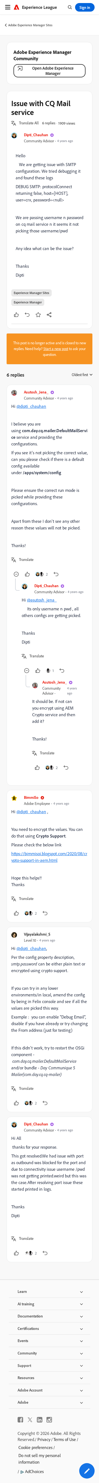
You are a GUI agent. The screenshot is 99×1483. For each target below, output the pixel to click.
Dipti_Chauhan (36, 134)
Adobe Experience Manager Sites (30, 25)
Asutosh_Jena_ (36, 392)
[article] (49, 484)
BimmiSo (31, 797)
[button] (29, 123)
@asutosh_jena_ (42, 600)
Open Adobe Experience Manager (53, 70)
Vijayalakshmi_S (37, 934)
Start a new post (55, 348)
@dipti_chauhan (31, 406)
